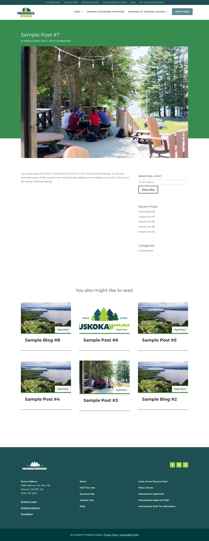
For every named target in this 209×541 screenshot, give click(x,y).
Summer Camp (53, 2)
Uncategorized (63, 40)
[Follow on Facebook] (172, 464)
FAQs (82, 506)
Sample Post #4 (146, 231)
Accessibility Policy (129, 534)
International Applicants (151, 493)
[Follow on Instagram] (179, 464)
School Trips (71, 2)
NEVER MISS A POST (149, 176)
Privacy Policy (111, 534)
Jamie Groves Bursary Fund (152, 481)
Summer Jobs (87, 500)
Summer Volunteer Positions (105, 11)
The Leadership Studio (115, 2)
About (83, 481)
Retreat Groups (90, 2)
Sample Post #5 (146, 226)
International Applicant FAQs (153, 500)
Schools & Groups (30, 508)
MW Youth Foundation (151, 2)
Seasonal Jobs (87, 493)
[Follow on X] (185, 464)
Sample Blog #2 (159, 399)
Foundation (27, 514)
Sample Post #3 (100, 400)
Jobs (77, 11)
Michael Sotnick (32, 40)
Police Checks (145, 487)
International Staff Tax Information (156, 506)
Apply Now (182, 11)
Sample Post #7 (146, 216)
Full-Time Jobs (87, 487)
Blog (133, 2)
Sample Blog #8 (146, 211)
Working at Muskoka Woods (146, 11)
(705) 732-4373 (29, 493)
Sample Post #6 (146, 221)
